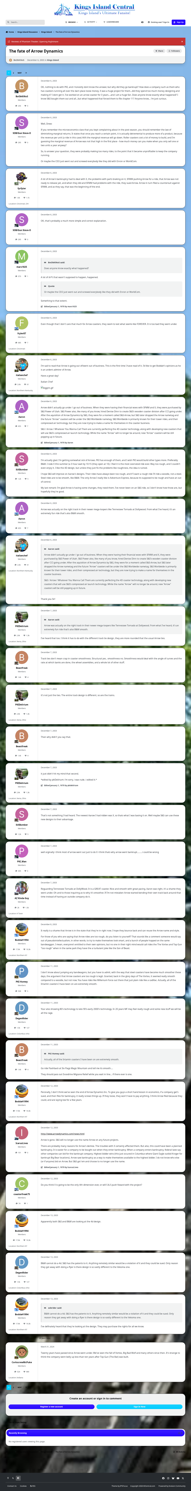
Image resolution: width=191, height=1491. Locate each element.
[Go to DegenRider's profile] (21, 1008)
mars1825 (21, 266)
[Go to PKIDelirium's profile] (21, 615)
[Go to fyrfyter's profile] (21, 178)
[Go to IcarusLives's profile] (21, 1132)
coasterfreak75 (22, 1194)
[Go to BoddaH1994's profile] (21, 929)
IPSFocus (124, 1486)
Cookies (23, 1486)
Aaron (21, 416)
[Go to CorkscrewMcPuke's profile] (21, 1351)
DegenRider (22, 1018)
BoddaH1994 (22, 940)
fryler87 (21, 333)
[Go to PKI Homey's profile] (21, 971)
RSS (33, 1486)
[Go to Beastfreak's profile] (21, 657)
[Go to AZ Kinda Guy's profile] (21, 887)
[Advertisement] (95, 1464)
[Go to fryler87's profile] (21, 323)
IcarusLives (22, 1143)
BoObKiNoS (19, 60)
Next (20, 73)
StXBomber (22, 469)
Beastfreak (22, 667)
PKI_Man (21, 861)
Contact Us (11, 1486)
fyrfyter (22, 188)
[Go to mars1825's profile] (21, 256)
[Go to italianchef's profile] (21, 364)
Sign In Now (139, 1406)
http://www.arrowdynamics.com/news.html (62, 1133)
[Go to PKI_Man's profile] (21, 851)
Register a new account (51, 1406)
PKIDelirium (21, 626)
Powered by (172, 1486)
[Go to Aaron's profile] (21, 406)
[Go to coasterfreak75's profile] (21, 1183)
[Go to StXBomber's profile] (21, 459)
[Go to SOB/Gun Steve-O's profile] (21, 122)
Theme (114, 1486)
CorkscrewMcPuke (22, 1362)
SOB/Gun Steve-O (22, 133)
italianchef (22, 375)
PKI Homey (22, 981)
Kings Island (53, 60)
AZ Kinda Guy (22, 898)
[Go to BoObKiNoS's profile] (10, 60)
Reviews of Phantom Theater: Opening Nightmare (34, 41)
